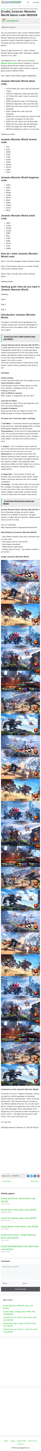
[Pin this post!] (38, 1177)
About (6, 1441)
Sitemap (20, 1444)
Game (7, 9)
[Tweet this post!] (31, 1177)
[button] (20, 571)
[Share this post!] (28, 1177)
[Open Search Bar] (28, 2)
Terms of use (32, 1441)
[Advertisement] (20, 1151)
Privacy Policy (21, 1441)
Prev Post (7, 1181)
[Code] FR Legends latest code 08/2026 (18, 1218)
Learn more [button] (7, 1122)
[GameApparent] (11, 2)
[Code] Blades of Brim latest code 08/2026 (19, 1226)
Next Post (34, 1181)
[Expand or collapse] (37, 27)
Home (2, 9)
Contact (12, 1441)
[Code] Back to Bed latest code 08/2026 (18, 1210)
